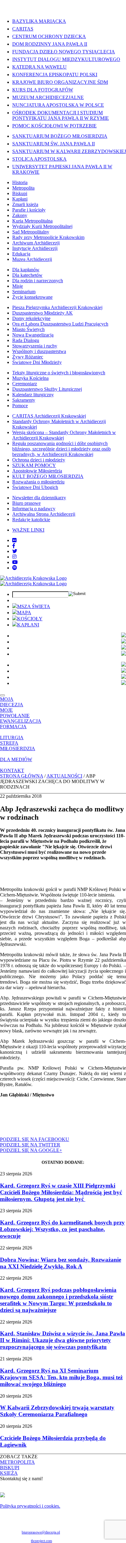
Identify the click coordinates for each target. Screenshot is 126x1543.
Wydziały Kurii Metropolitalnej (42, 226)
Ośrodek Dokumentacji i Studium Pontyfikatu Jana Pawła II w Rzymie (60, 115)
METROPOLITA (17, 1462)
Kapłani (20, 198)
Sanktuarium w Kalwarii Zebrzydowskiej (69, 151)
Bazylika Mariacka (39, 21)
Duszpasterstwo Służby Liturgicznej (47, 389)
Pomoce (20, 405)
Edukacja (21, 253)
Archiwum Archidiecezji (36, 242)
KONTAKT (12, 770)
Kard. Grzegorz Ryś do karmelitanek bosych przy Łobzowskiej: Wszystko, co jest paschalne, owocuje (62, 1229)
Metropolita (23, 188)
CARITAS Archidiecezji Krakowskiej (49, 416)
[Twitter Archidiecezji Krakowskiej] (14, 551)
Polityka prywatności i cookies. (30, 1506)
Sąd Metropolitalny (30, 231)
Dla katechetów (27, 275)
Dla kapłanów (25, 269)
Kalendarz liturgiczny (33, 394)
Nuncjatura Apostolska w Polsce (58, 105)
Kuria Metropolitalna (32, 220)
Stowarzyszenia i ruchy (34, 345)
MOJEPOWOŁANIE (15, 712)
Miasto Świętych (28, 329)
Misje (17, 286)
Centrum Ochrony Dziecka (49, 36)
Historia (20, 182)
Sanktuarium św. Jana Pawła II (53, 143)
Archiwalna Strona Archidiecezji (43, 514)
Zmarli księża (25, 204)
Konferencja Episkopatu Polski (54, 74)
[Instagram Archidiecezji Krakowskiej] (14, 556)
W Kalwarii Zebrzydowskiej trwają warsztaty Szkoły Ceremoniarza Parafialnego (57, 1410)
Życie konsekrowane (32, 297)
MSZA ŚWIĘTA (33, 606)
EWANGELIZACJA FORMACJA (20, 723)
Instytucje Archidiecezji (34, 248)
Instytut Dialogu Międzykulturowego (66, 59)
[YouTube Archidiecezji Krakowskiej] (15, 562)
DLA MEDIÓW (16, 759)
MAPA (24, 612)
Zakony (19, 215)
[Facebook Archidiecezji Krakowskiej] (13, 545)
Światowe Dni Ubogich (35, 487)
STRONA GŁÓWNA (21, 776)
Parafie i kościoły (29, 209)
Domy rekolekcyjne (31, 318)
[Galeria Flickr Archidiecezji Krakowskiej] (14, 540)
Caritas (22, 28)
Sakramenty (23, 400)
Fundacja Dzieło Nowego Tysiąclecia (63, 51)
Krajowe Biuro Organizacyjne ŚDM (60, 82)
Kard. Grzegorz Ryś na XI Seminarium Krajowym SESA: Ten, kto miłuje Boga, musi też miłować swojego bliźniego (61, 1377)
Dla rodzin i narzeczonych (37, 280)
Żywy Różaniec (27, 356)
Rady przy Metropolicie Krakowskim (48, 237)
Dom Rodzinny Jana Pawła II (49, 44)
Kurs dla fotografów (42, 89)
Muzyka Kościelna (30, 378)
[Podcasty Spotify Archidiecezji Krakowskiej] (14, 567)
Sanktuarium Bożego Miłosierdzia (59, 136)
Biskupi (19, 193)
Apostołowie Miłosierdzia (37, 470)
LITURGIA (12, 737)
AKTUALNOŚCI (64, 776)
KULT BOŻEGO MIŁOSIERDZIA (47, 476)
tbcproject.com (41, 1541)
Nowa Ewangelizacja (33, 334)
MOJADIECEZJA (11, 702)
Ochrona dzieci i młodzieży (38, 459)
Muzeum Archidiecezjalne (48, 97)
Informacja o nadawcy (33, 508)
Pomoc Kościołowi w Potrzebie (54, 125)
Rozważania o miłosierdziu (38, 481)
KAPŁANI (28, 624)
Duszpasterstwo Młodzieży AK (42, 312)
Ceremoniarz (24, 383)
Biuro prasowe (26, 503)
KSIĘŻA (9, 1473)
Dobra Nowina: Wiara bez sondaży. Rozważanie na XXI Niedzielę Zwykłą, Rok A (60, 1263)
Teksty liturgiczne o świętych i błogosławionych (58, 372)
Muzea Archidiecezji (32, 259)
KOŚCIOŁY (30, 618)
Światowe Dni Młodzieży (37, 362)
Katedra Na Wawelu (39, 66)
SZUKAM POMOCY (34, 465)
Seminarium (23, 291)
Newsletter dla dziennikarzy (39, 497)
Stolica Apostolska (39, 159)
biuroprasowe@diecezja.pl (41, 1532)
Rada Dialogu (25, 340)
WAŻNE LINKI (28, 530)
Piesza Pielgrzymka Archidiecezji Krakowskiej (57, 307)
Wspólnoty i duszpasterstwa (39, 351)
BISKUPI (9, 1467)
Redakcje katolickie (31, 519)
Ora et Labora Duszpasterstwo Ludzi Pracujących (60, 323)
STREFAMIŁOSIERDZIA (17, 745)
